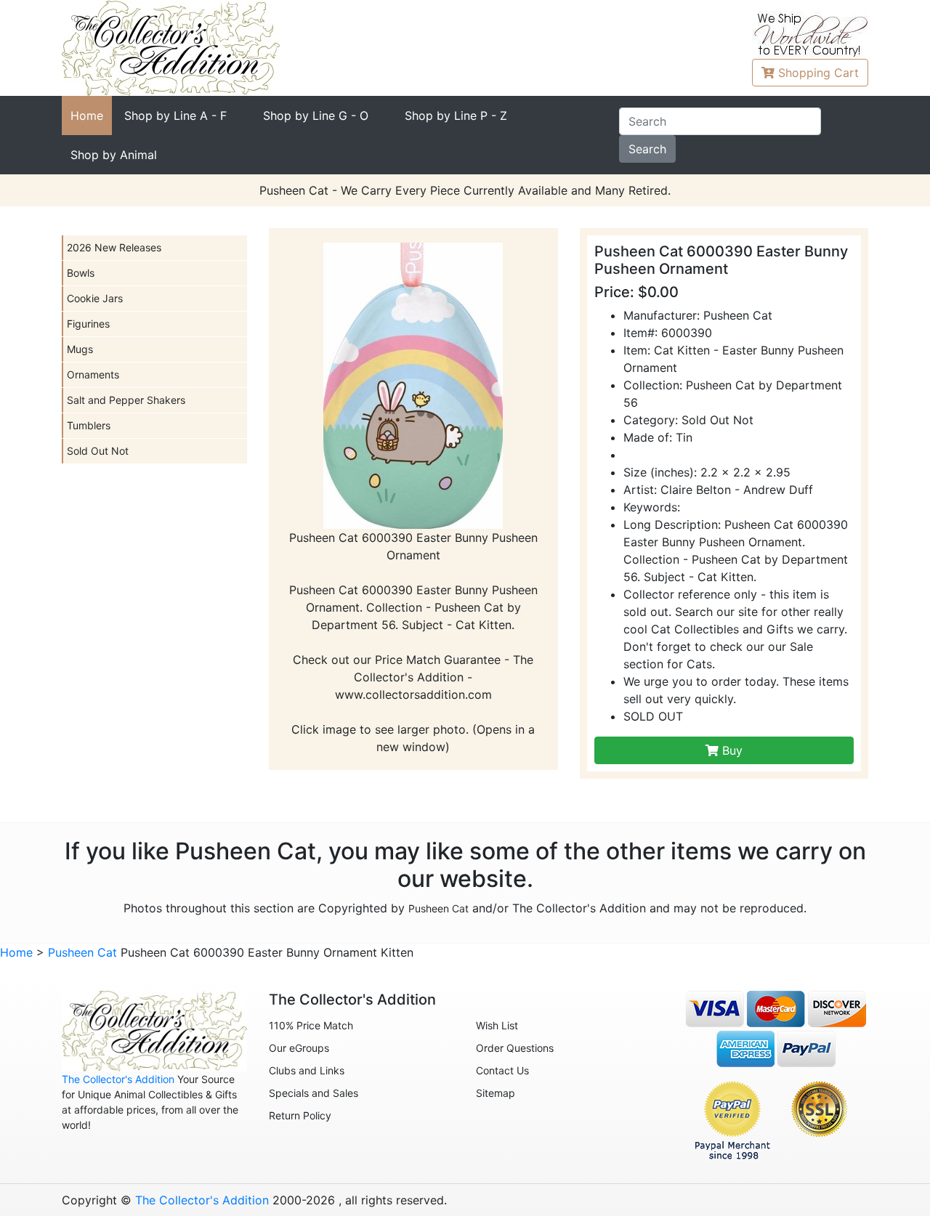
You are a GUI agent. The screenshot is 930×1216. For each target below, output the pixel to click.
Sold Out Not (98, 451)
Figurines (88, 323)
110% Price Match (311, 1025)
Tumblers (88, 425)
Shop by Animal (113, 154)
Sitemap (495, 1093)
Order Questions (515, 1048)
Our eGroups (299, 1048)
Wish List (497, 1025)
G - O (315, 115)
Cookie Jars (95, 298)
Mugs (80, 349)
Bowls (80, 273)
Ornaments (93, 374)
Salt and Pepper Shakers (126, 400)
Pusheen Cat (438, 908)
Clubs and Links (306, 1070)
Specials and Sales (313, 1093)
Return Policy (300, 1115)
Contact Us (502, 1070)
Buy (731, 750)
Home (86, 115)
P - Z (456, 115)
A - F (175, 115)
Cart (818, 72)
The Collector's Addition (118, 1079)
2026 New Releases (114, 247)
